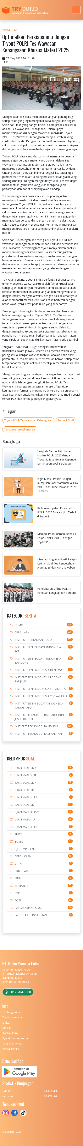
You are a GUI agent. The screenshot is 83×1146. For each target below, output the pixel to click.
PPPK (17, 893)
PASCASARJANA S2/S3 (28, 908)
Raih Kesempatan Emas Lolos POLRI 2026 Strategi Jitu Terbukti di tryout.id (57, 512)
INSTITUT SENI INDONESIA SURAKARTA (40, 689)
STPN (18, 863)
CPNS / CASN (22, 856)
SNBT (18, 834)
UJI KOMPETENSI (25, 849)
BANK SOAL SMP (25, 805)
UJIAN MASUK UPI (25, 775)
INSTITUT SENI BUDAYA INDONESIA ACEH (37, 649)
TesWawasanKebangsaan (20, 429)
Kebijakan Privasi (12, 1043)
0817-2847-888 (20, 992)
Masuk (6, 1028)
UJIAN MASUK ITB (25, 827)
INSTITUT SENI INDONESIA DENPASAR (39, 670)
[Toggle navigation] (76, 10)
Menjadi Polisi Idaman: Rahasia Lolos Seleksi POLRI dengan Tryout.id (56, 538)
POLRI (16, 30)
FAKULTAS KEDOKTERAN (30, 915)
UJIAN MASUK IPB (25, 797)
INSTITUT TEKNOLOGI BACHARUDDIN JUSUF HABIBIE (39, 717)
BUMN (18, 625)
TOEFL (18, 900)
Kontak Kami (10, 1033)
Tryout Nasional (12, 1017)
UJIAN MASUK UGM (26, 812)
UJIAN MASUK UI (25, 819)
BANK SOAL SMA (25, 768)
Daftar (6, 1022)
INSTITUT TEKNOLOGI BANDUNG (36, 726)
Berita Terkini (10, 1049)
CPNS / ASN (22, 632)
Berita (6, 30)
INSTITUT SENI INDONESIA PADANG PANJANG (37, 679)
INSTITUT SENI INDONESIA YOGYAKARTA (41, 696)
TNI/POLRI (21, 885)
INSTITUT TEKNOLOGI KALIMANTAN (38, 733)
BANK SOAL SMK (25, 782)
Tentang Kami (11, 1012)
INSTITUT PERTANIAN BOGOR (33, 640)
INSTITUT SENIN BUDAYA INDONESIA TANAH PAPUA (38, 705)
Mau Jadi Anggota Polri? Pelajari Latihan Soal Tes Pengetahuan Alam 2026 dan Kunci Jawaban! (57, 563)
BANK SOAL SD (24, 790)
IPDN (17, 878)
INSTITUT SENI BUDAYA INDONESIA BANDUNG (37, 660)
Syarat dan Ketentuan (15, 1038)
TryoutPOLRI (66, 420)
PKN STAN (21, 871)
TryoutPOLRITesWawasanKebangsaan (28, 420)
